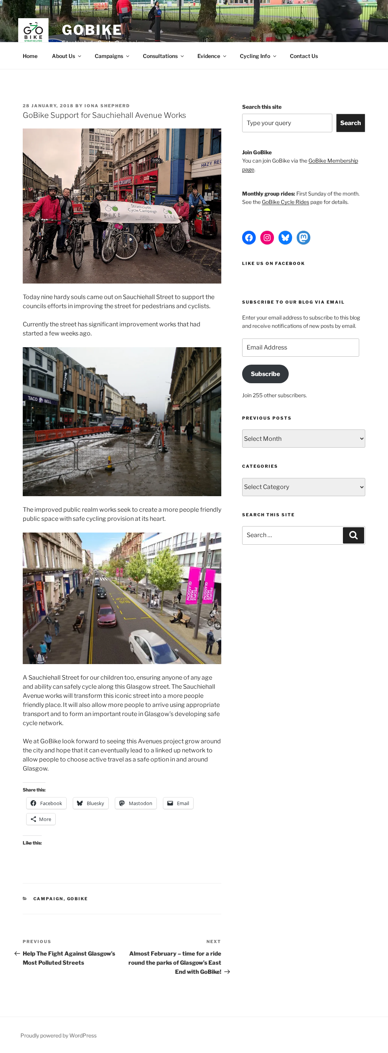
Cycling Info (255, 56)
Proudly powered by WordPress (58, 1035)
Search (350, 123)
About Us (63, 56)
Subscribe (265, 374)
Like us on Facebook (273, 263)
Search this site (262, 106)
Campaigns (109, 56)
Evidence (208, 56)
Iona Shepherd (107, 105)
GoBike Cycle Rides (285, 202)
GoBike (92, 30)
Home (30, 56)
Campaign (48, 898)
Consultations (160, 56)
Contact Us (304, 56)
